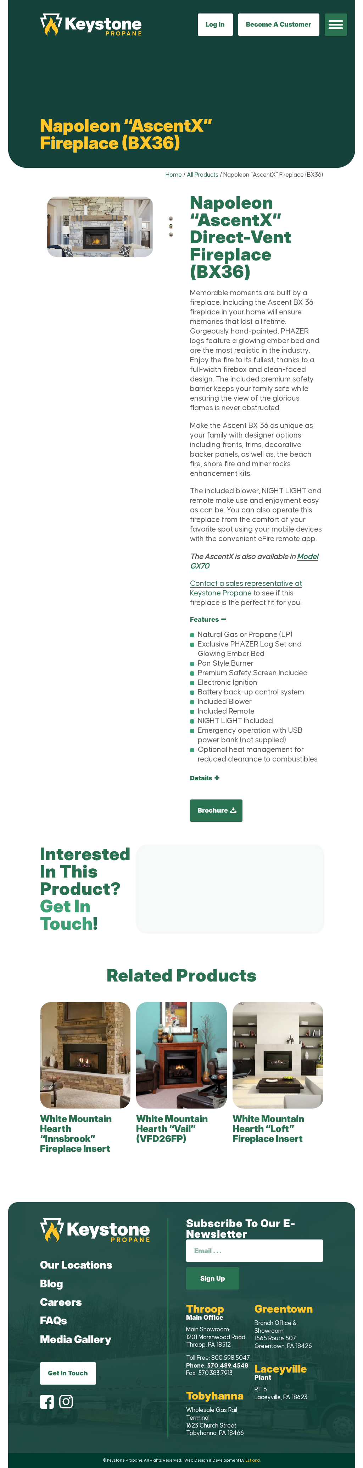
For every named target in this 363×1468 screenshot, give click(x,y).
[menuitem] (336, 24)
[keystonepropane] (95, 1230)
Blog (51, 1283)
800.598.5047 (230, 1358)
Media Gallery (75, 1339)
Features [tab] (204, 619)
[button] (336, 24)
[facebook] (47, 1402)
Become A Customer (278, 24)
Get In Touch (68, 1373)
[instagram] (66, 1402)
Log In (215, 24)
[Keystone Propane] (91, 24)
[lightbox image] (171, 218)
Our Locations (76, 1264)
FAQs (53, 1320)
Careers (61, 1302)
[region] (256, 693)
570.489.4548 (227, 1366)
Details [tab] (201, 778)
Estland (252, 1460)
